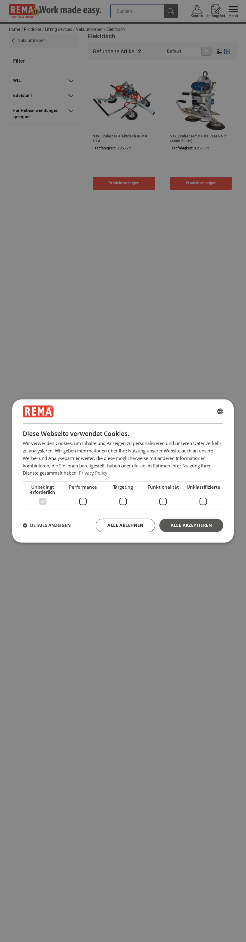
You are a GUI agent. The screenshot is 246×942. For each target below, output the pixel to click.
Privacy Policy (93, 473)
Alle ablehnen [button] (125, 525)
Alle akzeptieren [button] (191, 525)
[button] (47, 525)
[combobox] (220, 411)
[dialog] (123, 471)
